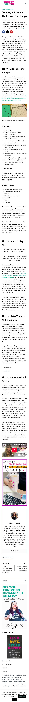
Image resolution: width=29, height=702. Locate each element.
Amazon (4, 668)
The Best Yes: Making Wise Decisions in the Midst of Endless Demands (14, 276)
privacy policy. (20, 28)
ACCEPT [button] (14, 699)
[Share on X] (7, 31)
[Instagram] (15, 550)
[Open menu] (25, 3)
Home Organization (7, 9)
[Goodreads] (17, 550)
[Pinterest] (13, 550)
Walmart (4, 671)
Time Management (8, 558)
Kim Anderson (6, 20)
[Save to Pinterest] (11, 31)
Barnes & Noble (6, 664)
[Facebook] (11, 550)
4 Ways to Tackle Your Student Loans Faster (22, 567)
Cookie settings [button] (22, 696)
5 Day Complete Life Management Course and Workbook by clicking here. (14, 98)
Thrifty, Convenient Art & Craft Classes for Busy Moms (7, 568)
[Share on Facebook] (3, 31)
